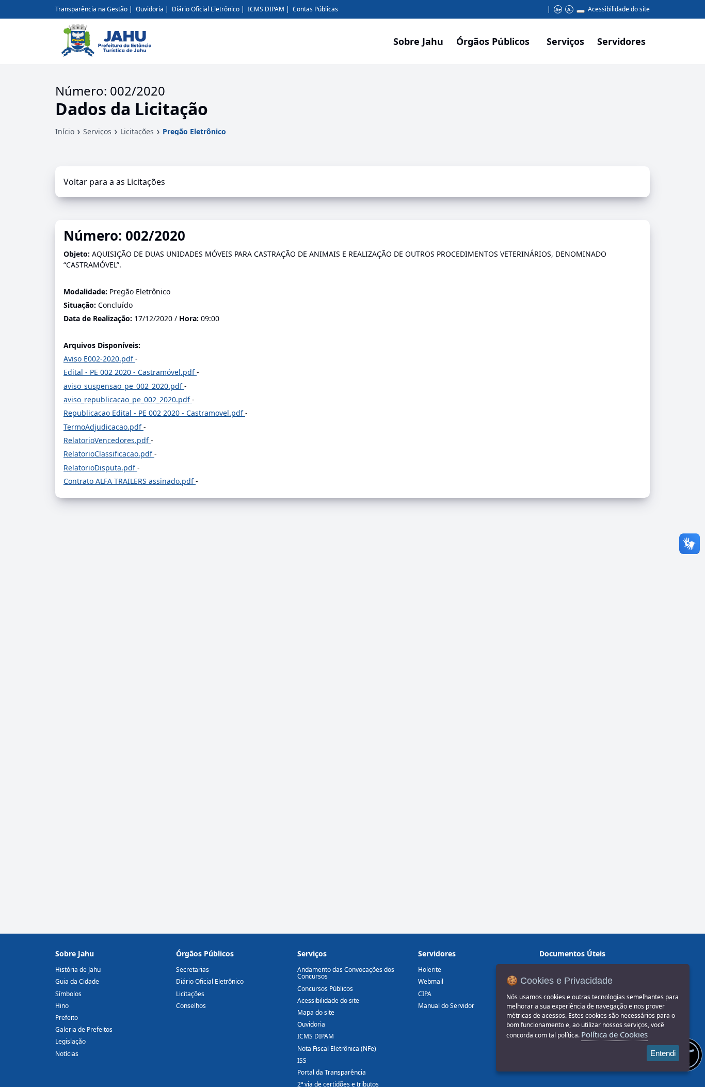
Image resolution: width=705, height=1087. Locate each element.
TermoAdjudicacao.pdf (103, 427)
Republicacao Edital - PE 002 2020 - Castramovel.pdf (154, 413)
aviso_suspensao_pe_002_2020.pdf (123, 386)
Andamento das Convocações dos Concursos (345, 973)
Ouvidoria (150, 9)
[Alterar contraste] (580, 11)
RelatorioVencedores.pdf (107, 440)
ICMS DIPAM (266, 9)
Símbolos (68, 993)
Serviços (565, 41)
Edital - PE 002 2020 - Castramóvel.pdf (130, 372)
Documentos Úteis (572, 953)
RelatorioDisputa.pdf (100, 467)
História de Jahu (78, 969)
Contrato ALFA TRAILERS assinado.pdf (129, 481)
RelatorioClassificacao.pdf (108, 454)
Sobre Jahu (418, 41)
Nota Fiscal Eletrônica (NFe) (336, 1048)
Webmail (430, 981)
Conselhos (191, 1005)
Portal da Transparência (331, 1072)
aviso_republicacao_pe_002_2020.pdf (127, 399)
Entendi (663, 1053)
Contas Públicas (315, 9)
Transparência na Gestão (91, 9)
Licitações (137, 131)
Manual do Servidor (446, 1005)
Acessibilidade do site (619, 9)
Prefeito (66, 1017)
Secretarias (192, 969)
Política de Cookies (614, 1034)
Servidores (437, 953)
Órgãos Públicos (205, 953)
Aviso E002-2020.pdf (99, 359)
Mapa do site (315, 1012)
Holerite (429, 969)
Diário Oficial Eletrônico (205, 9)
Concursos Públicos (325, 988)
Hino (62, 1005)
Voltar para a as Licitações (114, 181)
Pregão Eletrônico (194, 131)
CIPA (424, 993)
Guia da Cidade (77, 981)
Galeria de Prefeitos (84, 1029)
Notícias (66, 1053)
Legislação (70, 1041)
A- (569, 9)
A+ (558, 9)
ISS (302, 1060)
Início (64, 131)
